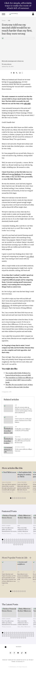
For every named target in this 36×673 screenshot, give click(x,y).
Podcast (5, 659)
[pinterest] (25, 652)
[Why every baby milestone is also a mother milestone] (25, 519)
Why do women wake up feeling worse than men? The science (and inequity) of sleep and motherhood (23, 410)
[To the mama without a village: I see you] (8, 450)
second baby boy (15, 82)
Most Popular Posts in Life (14, 557)
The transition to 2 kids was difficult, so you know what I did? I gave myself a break (19, 380)
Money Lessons (6, 525)
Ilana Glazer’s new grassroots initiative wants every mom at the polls (24, 576)
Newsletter (12, 659)
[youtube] (18, 652)
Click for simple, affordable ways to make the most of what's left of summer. (18, 5)
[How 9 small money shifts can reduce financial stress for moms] (9, 519)
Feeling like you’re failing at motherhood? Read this (22, 430)
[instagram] (10, 652)
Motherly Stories (20, 447)
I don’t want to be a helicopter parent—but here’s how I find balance (23, 420)
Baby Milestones (25, 533)
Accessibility (20, 661)
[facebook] (14, 652)
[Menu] (3, 14)
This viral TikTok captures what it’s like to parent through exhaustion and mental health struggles (9, 487)
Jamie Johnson (7, 64)
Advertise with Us (22, 659)
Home (4, 20)
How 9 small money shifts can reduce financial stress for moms (9, 529)
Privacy (31, 659)
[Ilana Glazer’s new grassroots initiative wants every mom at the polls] (24, 565)
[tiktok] (21, 652)
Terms (13, 661)
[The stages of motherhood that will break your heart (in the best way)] (8, 440)
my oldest (30, 256)
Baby (19, 525)
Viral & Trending (6, 482)
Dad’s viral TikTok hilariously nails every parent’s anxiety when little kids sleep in (23, 487)
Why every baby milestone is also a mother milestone (23, 529)
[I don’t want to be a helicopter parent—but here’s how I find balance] (8, 420)
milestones (6, 305)
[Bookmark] (22, 73)
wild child (27, 104)
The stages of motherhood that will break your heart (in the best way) (23, 440)
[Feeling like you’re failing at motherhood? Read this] (8, 430)
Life (9, 20)
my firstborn (16, 174)
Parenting (17, 437)
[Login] (33, 14)
